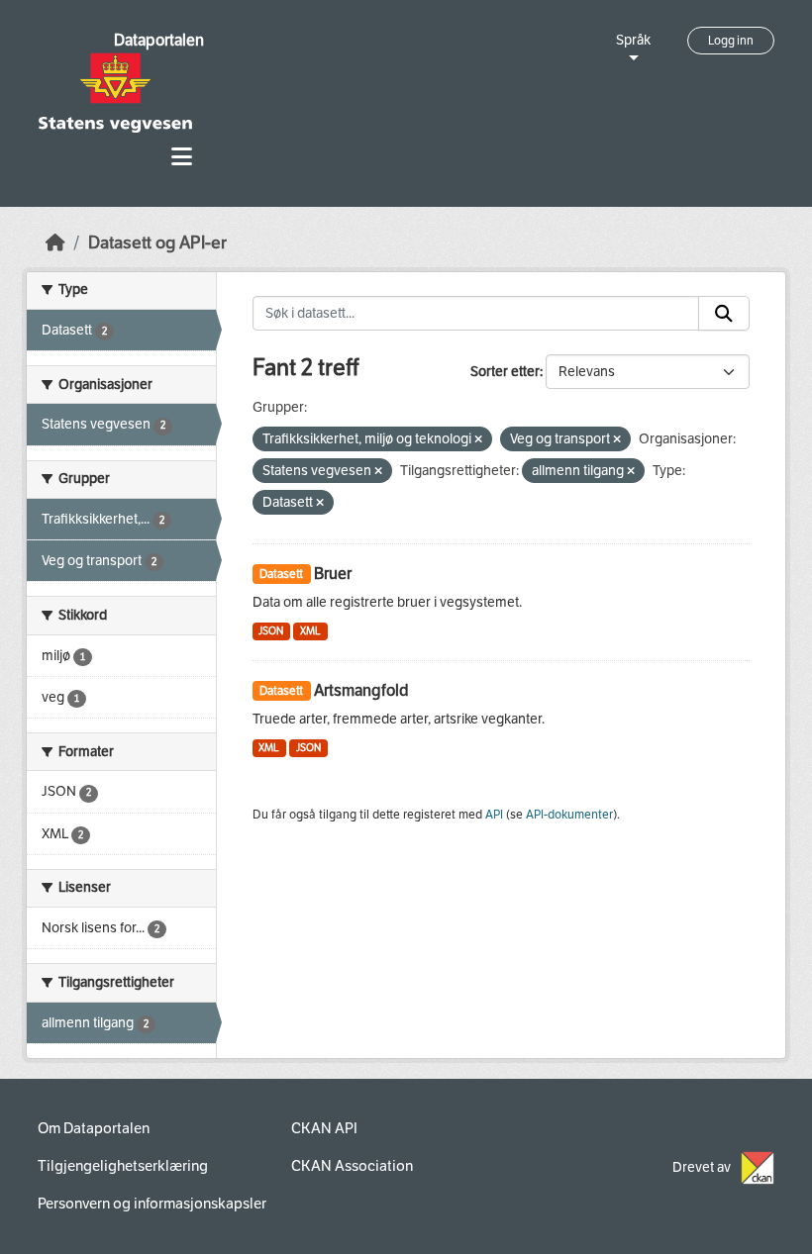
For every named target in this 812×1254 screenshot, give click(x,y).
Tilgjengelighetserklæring (123, 1166)
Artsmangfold (361, 690)
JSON (270, 631)
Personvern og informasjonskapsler (152, 1203)
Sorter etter (505, 371)
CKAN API (324, 1128)
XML (310, 631)
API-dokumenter (569, 814)
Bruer (333, 573)
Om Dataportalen (94, 1128)
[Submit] (724, 314)
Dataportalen (159, 40)
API (494, 814)
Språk (633, 40)
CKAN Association (352, 1166)
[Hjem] (55, 243)
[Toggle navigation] (181, 157)
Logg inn (731, 41)
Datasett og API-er (157, 243)
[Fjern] (478, 440)
